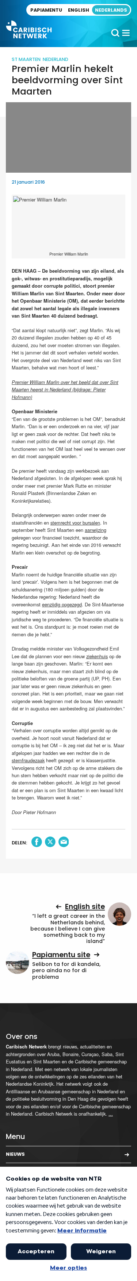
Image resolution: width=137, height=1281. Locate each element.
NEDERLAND (55, 59)
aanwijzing (95, 529)
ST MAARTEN (26, 59)
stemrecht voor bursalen (75, 522)
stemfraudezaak (28, 760)
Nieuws (15, 1154)
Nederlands (111, 10)
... (111, 1113)
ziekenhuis (97, 656)
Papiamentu (46, 10)
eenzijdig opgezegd (62, 604)
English (78, 10)
